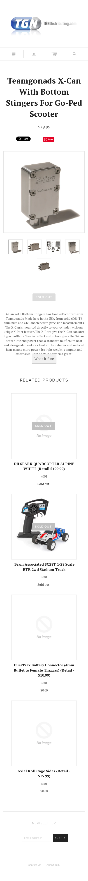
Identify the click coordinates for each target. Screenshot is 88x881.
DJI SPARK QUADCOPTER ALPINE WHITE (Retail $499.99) (44, 466)
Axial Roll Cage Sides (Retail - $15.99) (44, 773)
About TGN (53, 865)
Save (50, 139)
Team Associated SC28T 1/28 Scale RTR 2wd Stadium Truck (44, 567)
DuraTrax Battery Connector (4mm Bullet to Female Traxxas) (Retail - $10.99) (44, 670)
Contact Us (34, 865)
